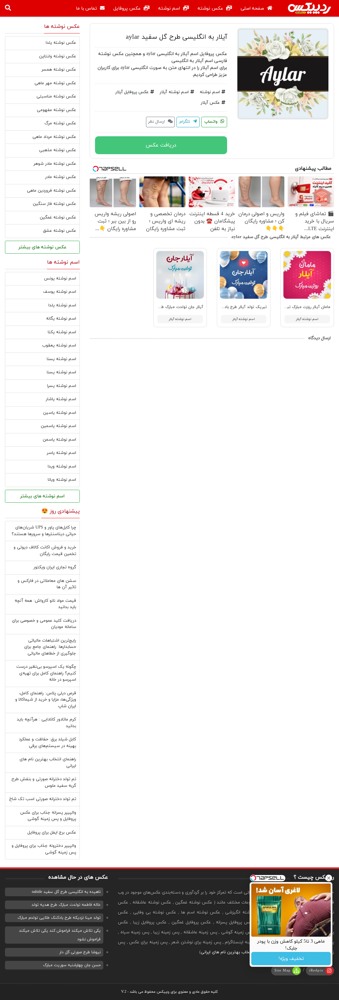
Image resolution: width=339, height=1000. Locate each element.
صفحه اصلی (253, 8)
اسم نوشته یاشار (61, 399)
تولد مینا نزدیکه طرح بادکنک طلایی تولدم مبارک (59, 917)
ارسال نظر (157, 122)
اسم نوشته (169, 8)
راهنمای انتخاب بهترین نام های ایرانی (234, 952)
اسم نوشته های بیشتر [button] (42, 496)
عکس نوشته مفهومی (56, 110)
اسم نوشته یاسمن (59, 440)
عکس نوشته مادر (60, 177)
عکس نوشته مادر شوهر (54, 164)
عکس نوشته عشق (59, 231)
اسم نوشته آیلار (174, 92)
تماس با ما (87, 8)
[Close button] (328, 878)
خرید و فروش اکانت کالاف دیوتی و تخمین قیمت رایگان (45, 550)
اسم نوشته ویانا (62, 480)
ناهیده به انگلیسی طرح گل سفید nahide (66, 892)
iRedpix (316, 970)
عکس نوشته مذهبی (57, 150)
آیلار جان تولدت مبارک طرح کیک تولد (171, 307)
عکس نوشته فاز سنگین (54, 204)
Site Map (282, 970)
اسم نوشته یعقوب (59, 345)
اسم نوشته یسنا (61, 359)
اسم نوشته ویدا (62, 466)
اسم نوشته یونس (60, 278)
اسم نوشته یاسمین (58, 426)
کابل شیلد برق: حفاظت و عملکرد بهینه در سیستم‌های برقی (47, 742)
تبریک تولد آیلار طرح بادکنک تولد (237, 307)
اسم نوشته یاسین (59, 413)
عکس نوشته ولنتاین (57, 56)
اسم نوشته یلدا (62, 305)
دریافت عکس (161, 145)
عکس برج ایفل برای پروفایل (51, 833)
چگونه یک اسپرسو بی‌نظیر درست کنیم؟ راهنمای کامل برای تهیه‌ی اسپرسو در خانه (46, 673)
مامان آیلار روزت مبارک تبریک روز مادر (297, 307)
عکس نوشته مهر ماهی (55, 83)
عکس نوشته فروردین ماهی (51, 191)
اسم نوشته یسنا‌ (61, 372)
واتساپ (211, 122)
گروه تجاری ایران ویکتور (54, 567)
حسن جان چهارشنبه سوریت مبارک (72, 965)
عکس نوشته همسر (58, 70)
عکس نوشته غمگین (58, 217)
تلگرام (185, 122)
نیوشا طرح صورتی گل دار (80, 952)
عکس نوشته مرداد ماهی (54, 137)
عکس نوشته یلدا (61, 43)
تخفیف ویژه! (291, 959)
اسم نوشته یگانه (61, 319)
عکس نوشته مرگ (60, 123)
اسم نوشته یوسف (59, 292)
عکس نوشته (211, 8)
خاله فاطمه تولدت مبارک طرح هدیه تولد (66, 904)
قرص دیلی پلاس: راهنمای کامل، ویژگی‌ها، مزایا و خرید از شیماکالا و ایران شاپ (45, 699)
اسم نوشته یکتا (62, 332)
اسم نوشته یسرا (61, 386)
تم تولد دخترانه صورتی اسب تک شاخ (42, 799)
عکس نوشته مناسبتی (56, 96)
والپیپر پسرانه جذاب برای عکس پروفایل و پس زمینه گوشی (48, 816)
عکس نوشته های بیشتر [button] (43, 247)
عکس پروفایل (127, 8)
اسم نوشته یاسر (61, 453)
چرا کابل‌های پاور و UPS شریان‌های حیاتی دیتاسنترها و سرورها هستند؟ (44, 531)
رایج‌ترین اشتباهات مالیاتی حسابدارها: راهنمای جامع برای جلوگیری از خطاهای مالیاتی (50, 647)
